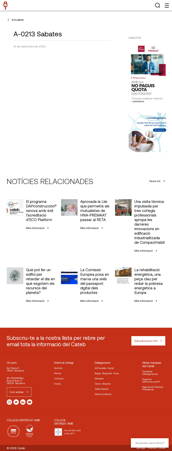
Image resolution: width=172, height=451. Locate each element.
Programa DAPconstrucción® (151, 380)
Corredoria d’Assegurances (150, 372)
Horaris (57, 384)
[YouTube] (29, 402)
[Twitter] (16, 402)
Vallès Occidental (103, 394)
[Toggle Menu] (166, 5)
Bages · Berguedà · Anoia (107, 373)
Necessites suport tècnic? (150, 442)
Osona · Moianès (103, 384)
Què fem (58, 368)
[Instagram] (9, 402)
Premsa (57, 373)
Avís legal (140, 448)
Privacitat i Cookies (156, 448)
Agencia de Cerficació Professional (152, 388)
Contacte (58, 378)
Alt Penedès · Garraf (104, 368)
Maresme (99, 378)
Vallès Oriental (101, 389)
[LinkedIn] (23, 402)
